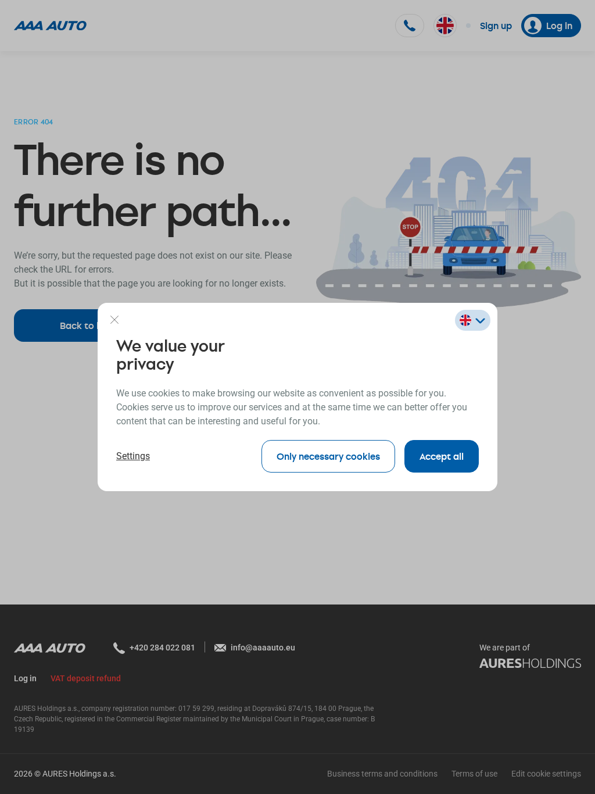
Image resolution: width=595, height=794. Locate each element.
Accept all (442, 456)
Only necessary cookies (328, 456)
